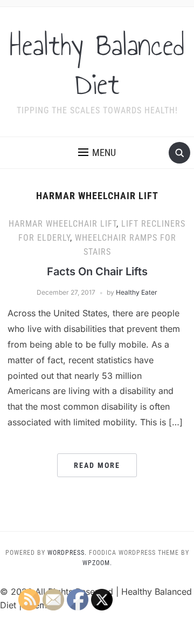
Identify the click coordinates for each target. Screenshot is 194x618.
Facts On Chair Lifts (97, 271)
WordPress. (67, 552)
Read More (97, 465)
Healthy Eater (136, 292)
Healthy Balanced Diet (97, 64)
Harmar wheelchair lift (62, 224)
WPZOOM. (97, 563)
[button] (97, 152)
